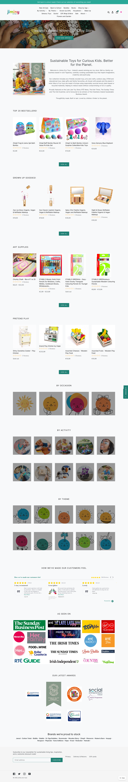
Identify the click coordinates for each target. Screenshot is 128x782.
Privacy (68, 757)
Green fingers (85, 554)
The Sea (64, 552)
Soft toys (64, 483)
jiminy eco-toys (22, 777)
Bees (106, 526)
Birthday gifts (103, 417)
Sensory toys (22, 526)
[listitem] (28, 591)
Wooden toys (22, 457)
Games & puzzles (22, 485)
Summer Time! (24, 417)
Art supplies (43, 457)
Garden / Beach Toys (106, 485)
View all (64, 164)
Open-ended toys (85, 527)
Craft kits (43, 483)
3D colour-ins (85, 485)
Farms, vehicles (22, 554)
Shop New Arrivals (64, 38)
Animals (64, 526)
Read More (27, 594)
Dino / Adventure (43, 527)
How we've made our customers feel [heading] (27, 577)
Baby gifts (51, 417)
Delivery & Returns (79, 757)
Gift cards (92, 757)
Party (77, 417)
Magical (105, 552)
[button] (111, 577)
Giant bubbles (85, 458)
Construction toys (64, 458)
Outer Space (43, 552)
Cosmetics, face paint (106, 458)
